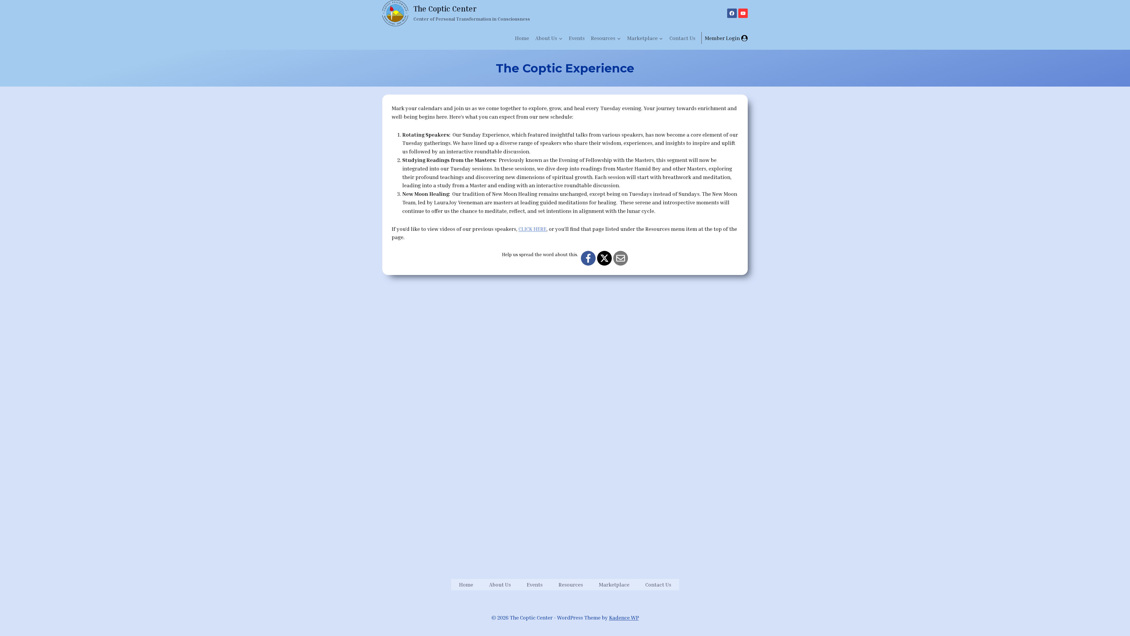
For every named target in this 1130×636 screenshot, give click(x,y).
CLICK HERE (532, 229)
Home (522, 38)
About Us (500, 584)
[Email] (620, 258)
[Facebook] (732, 13)
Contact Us (682, 38)
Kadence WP (624, 617)
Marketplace (614, 584)
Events (577, 38)
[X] (604, 258)
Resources (571, 584)
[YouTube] (743, 13)
